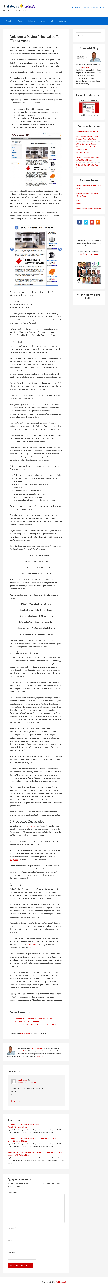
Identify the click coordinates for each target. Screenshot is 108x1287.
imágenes (14, 859)
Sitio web (11, 1252)
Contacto (39, 1056)
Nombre (12, 1228)
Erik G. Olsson (36, 1048)
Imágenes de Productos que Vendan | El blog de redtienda (30, 1138)
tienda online (22, 1080)
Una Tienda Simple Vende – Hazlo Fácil (29, 1021)
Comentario (12, 1192)
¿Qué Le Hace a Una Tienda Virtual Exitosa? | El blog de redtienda (33, 1152)
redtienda (21, 1051)
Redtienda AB (61, 1282)
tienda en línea (32, 944)
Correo (11, 1240)
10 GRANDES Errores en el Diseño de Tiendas (33, 1018)
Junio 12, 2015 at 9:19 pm (27, 1083)
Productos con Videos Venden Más (88, 209)
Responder (15, 1101)
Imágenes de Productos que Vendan (22, 1124)
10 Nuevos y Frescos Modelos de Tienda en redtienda (36, 1024)
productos (31, 826)
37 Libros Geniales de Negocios (87, 131)
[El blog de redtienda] (19, 7)
